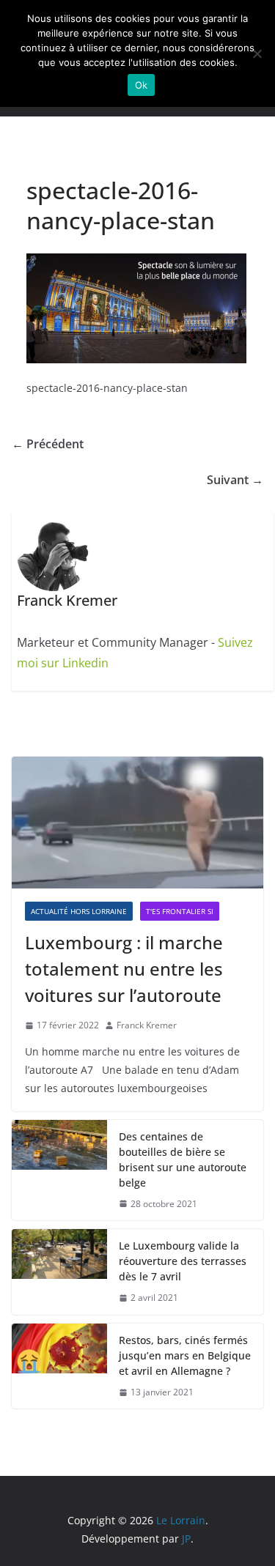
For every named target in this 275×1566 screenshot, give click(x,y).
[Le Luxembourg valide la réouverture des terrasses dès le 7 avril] (59, 1272)
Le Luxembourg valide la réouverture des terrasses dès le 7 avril (182, 1261)
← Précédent (48, 444)
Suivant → (235, 480)
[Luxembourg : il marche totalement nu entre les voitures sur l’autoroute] (137, 822)
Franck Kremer (147, 1025)
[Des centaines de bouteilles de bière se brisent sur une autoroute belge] (59, 1170)
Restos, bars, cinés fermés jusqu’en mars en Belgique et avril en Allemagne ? (185, 1355)
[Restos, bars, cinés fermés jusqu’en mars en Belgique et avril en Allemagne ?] (59, 1366)
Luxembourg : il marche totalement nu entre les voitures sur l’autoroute (124, 968)
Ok (141, 85)
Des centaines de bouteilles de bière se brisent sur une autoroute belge (182, 1159)
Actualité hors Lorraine (79, 911)
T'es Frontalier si (179, 911)
